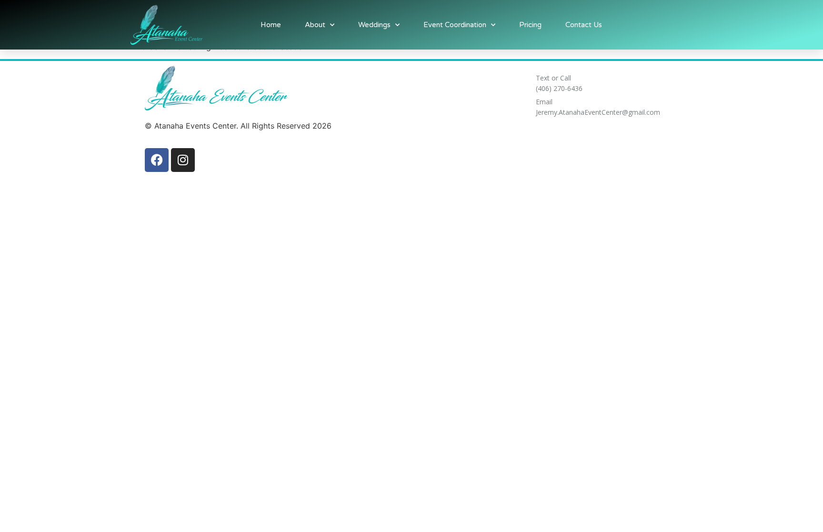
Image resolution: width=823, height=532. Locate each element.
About (315, 24)
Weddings (374, 24)
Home (271, 24)
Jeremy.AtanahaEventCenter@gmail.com (598, 112)
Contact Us (583, 24)
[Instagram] (183, 160)
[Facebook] (157, 160)
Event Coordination (454, 24)
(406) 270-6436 (559, 88)
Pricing (530, 24)
